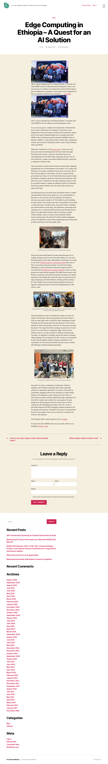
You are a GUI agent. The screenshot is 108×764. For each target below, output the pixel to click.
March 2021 (11, 703)
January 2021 (12, 708)
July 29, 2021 (52, 47)
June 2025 (11, 591)
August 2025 (12, 585)
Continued (67, 94)
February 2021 (12, 705)
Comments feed (13, 744)
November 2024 (13, 610)
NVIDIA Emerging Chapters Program (52, 263)
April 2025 (11, 596)
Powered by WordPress (29, 759)
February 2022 (12, 675)
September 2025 (13, 583)
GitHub (64, 419)
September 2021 (13, 686)
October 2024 (12, 613)
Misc (54, 17)
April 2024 (11, 629)
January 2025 (12, 604)
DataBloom (16, 759)
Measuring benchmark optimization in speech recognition (29, 559)
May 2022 (10, 667)
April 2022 (11, 670)
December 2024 (13, 607)
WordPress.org (13, 747)
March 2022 (11, 673)
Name (33, 481)
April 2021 (11, 700)
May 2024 (10, 626)
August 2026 (12, 580)
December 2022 (13, 648)
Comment (34, 465)
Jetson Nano (56, 149)
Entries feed (11, 742)
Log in (9, 739)
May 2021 (10, 697)
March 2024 (11, 632)
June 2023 (11, 643)
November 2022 (13, 651)
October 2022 (12, 653)
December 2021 (13, 681)
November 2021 (13, 683)
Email (57, 481)
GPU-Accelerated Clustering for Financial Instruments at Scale (31, 535)
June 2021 (11, 694)
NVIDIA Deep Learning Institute (53, 270)
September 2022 (13, 656)
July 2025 (10, 588)
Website (33, 489)
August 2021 (12, 689)
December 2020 (13, 711)
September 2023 (13, 634)
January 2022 (12, 678)
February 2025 (12, 602)
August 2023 (12, 637)
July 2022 (10, 662)
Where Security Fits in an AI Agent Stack (22, 555)
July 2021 (10, 692)
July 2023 (10, 640)
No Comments (64, 47)
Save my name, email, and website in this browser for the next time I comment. (53, 497)
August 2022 (12, 659)
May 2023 (10, 645)
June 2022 (11, 664)
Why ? (95, 5)
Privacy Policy (86, 5)
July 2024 (11, 621)
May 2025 (10, 594)
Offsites (10, 726)
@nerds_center (43, 426)
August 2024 (12, 618)
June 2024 (11, 623)
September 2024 (13, 615)
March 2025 (11, 599)
